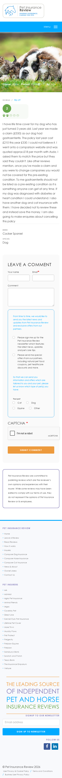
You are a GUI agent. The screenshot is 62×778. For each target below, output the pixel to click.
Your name (13, 272)
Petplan (8, 648)
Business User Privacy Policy (17, 774)
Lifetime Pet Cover (12, 623)
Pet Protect (9, 635)
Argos (6, 606)
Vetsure (7, 668)
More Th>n (9, 627)
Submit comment (31, 450)
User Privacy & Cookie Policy (16, 771)
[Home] (23, 11)
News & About (10, 567)
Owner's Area (10, 571)
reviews (6, 100)
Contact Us (9, 575)
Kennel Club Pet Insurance (16, 619)
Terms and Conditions (43, 771)
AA (5, 590)
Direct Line (9, 615)
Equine (21, 408)
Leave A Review (11, 538)
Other (37, 408)
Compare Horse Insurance (16, 558)
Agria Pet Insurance (13, 598)
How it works (10, 546)
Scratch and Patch (13, 656)
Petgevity (8, 639)
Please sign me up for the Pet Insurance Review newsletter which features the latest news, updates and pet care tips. (31, 343)
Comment (13, 285)
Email (35, 272)
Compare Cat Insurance (15, 562)
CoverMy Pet (10, 611)
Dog (33, 403)
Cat (20, 403)
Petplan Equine (11, 643)
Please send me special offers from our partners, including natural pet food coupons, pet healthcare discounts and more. (31, 361)
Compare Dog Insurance (15, 554)
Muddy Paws (10, 631)
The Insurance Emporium (15, 664)
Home (7, 534)
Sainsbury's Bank (11, 652)
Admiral (7, 594)
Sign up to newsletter (31, 731)
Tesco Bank (9, 660)
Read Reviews (10, 542)
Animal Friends (10, 602)
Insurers (7, 550)
